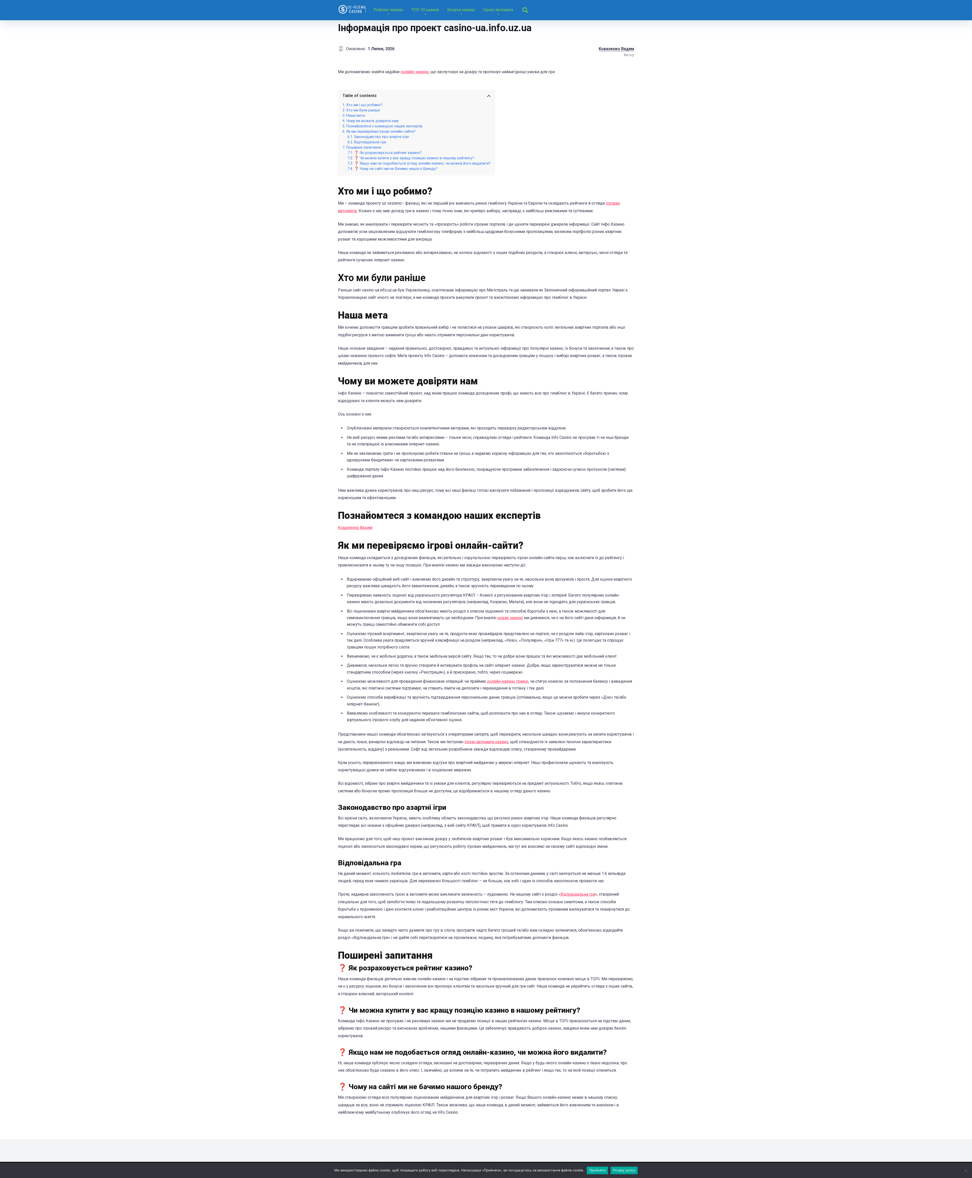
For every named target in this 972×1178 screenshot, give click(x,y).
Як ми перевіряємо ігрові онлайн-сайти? (380, 131)
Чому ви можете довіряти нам (372, 121)
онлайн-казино (415, 71)
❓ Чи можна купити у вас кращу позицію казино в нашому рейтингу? (414, 158)
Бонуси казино (461, 9)
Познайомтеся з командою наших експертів (384, 126)
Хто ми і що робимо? (364, 105)
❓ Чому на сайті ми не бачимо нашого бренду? (395, 169)
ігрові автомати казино (486, 741)
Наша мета (355, 115)
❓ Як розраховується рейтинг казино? (388, 153)
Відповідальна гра (370, 142)
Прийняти (597, 1170)
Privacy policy (624, 1170)
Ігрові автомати (498, 9)
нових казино (510, 617)
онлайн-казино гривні (507, 681)
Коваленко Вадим (355, 527)
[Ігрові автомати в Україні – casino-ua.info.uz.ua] (352, 8)
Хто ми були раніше (363, 110)
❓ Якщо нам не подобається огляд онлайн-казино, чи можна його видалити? (422, 163)
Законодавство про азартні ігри (381, 137)
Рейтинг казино (388, 9)
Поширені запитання (363, 147)
